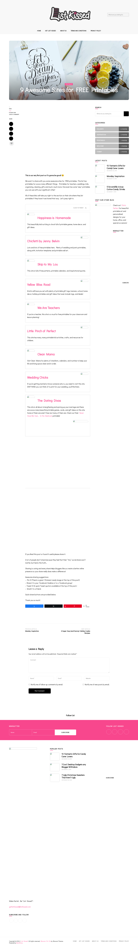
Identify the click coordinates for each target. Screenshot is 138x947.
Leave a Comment (15, 114)
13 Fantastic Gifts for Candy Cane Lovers (116, 166)
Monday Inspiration (115, 176)
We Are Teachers (48, 308)
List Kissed (24, 941)
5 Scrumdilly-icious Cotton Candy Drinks (116, 188)
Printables (68, 84)
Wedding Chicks (37, 377)
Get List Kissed (50, 31)
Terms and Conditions (78, 31)
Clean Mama (46, 354)
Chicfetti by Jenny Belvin (43, 241)
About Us (63, 31)
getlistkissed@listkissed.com (20, 907)
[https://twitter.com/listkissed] (16, 921)
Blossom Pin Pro (46, 941)
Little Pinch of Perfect (41, 331)
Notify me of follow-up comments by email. (47, 684)
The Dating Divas (49, 400)
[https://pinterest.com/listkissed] (20, 921)
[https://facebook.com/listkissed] (11, 921)
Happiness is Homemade (54, 218)
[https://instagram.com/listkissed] (25, 921)
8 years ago (12, 112)
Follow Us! (70, 715)
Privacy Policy (96, 31)
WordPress (19, 943)
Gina (10, 108)
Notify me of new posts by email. (97, 684)
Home (39, 31)
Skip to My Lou (47, 264)
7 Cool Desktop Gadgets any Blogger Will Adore (74, 765)
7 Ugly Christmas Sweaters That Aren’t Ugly (73, 776)
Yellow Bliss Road (38, 284)
